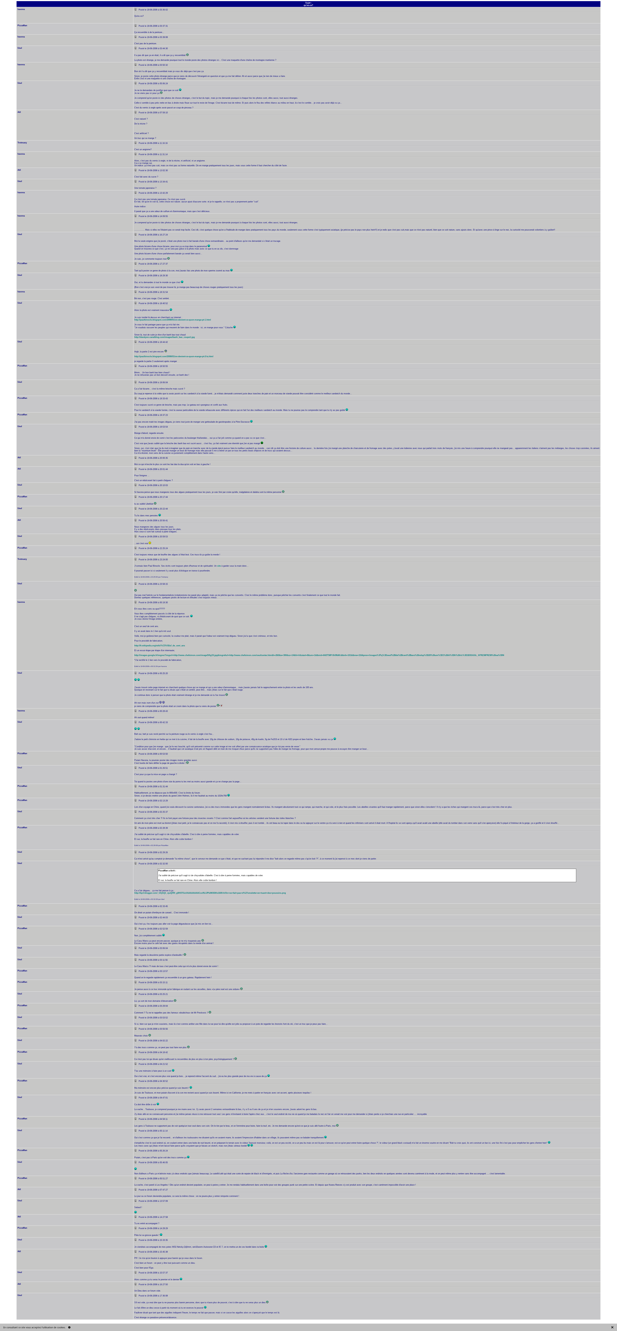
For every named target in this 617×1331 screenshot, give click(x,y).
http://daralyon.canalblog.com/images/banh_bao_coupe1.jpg (164, 337)
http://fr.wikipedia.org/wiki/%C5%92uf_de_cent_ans (159, 645)
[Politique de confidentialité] (69, 1327)
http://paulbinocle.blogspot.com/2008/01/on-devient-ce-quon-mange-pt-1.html (172, 320)
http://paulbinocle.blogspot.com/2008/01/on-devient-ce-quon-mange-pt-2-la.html (173, 356)
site (219, 566)
